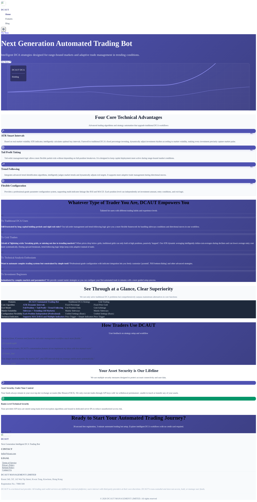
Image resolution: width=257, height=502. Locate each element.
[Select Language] (3, 29)
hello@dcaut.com (8, 453)
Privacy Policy (8, 465)
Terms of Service (9, 463)
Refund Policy (8, 467)
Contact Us (7, 470)
